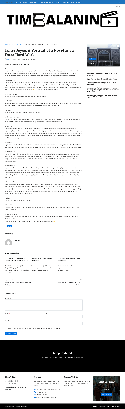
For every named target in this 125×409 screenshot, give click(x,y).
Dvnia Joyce (25, 64)
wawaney (10, 59)
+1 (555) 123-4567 (41, 392)
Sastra (36, 2)
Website (7, 321)
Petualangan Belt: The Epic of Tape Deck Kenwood (101, 83)
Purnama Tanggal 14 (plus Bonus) (15, 387)
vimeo (112, 406)
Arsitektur (92, 59)
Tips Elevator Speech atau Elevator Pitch (102, 79)
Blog (16, 2)
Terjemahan (23, 2)
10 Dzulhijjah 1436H (11, 381)
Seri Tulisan (58, 2)
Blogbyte (24, 406)
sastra (9, 226)
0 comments (33, 59)
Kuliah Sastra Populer (46, 2)
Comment (9, 298)
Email (47, 313)
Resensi (30, 2)
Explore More (106, 394)
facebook (95, 406)
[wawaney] (8, 243)
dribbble (117, 406)
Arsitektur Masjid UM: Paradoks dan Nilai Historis (102, 74)
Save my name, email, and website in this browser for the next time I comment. (33, 328)
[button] (118, 45)
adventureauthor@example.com (46, 397)
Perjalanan (66, 2)
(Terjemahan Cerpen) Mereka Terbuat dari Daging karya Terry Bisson (16, 260)
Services (78, 2)
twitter (108, 406)
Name (7, 313)
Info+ (73, 2)
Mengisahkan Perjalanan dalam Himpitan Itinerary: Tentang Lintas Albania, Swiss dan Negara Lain (103, 89)
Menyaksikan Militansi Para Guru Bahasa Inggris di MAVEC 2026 (102, 96)
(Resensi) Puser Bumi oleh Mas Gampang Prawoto (69, 259)
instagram (102, 406)
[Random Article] (119, 2)
